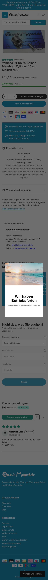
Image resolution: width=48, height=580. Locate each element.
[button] (8, 266)
